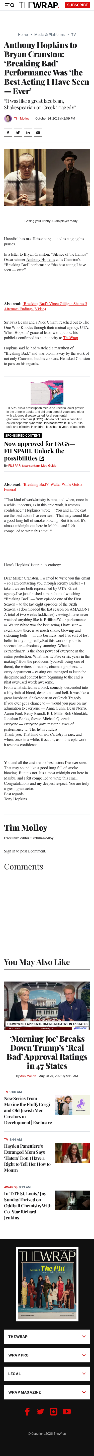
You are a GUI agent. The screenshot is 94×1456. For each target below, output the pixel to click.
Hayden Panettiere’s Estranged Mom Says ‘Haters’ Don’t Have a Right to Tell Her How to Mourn (27, 1158)
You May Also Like (37, 961)
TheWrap (70, 337)
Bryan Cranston (36, 254)
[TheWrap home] (39, 5)
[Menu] (9, 5)
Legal (14, 1374)
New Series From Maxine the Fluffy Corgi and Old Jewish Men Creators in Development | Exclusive (28, 1110)
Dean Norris (76, 708)
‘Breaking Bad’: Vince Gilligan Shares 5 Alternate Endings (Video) (45, 306)
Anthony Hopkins (40, 259)
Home (23, 34)
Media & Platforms (49, 34)
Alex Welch (28, 1076)
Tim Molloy (21, 118)
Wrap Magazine (24, 1392)
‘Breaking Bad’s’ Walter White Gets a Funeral (43, 486)
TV (73, 34)
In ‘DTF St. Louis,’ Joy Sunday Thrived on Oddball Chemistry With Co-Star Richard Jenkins (27, 1206)
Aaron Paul (13, 713)
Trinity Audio (51, 221)
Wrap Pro (18, 1355)
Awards (11, 1187)
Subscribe (77, 5)
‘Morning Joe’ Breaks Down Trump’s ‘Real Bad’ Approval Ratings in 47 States (47, 1052)
